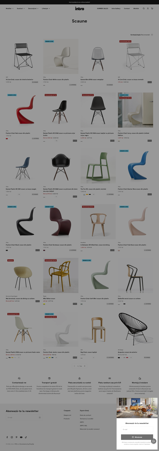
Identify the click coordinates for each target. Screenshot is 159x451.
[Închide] (154, 401)
